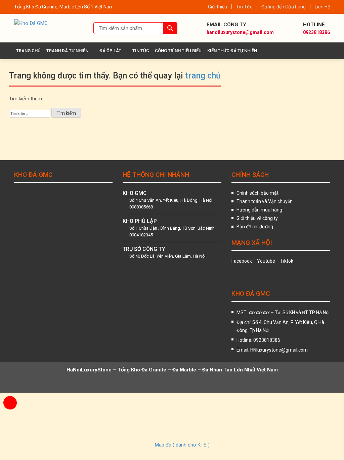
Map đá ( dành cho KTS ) (182, 445)
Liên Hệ (322, 6)
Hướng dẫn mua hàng (259, 209)
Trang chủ (28, 50)
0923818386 (316, 32)
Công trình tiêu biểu (178, 50)
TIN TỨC (140, 50)
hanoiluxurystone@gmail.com (240, 32)
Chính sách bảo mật (257, 193)
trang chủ (203, 75)
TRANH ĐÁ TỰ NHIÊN (67, 50)
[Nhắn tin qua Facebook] (10, 419)
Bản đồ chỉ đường (254, 226)
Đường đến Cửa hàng (283, 6)
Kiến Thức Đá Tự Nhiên (232, 50)
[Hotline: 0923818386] (10, 402)
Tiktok (286, 261)
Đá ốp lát (110, 50)
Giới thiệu (217, 6)
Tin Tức (244, 6)
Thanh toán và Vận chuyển (264, 201)
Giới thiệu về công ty (257, 218)
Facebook (241, 261)
